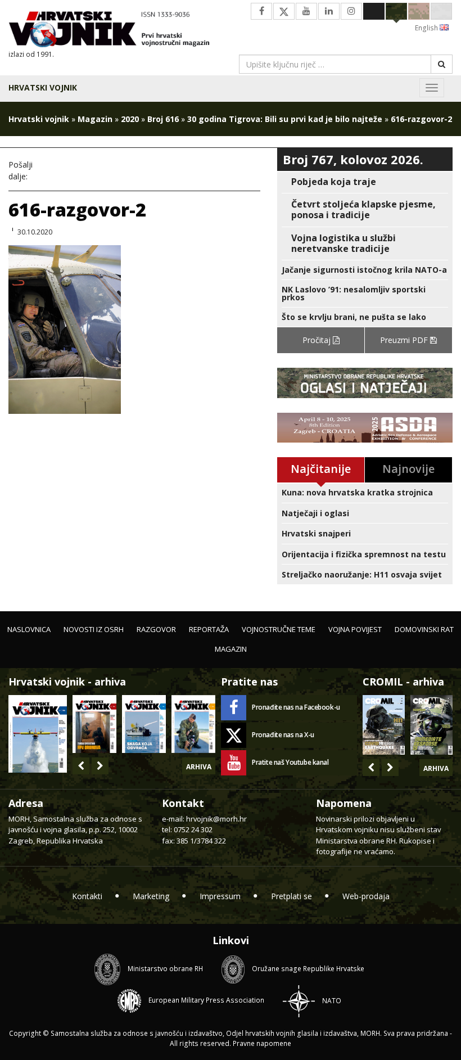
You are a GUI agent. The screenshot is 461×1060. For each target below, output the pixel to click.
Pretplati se (291, 896)
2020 (130, 119)
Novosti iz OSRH (94, 629)
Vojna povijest (355, 629)
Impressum (220, 896)
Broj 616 (163, 119)
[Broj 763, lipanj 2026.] (193, 724)
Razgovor (156, 629)
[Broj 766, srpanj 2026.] (37, 733)
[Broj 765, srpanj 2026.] (94, 724)
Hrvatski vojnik (42, 87)
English (427, 28)
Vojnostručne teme (278, 629)
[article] (365, 182)
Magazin (95, 119)
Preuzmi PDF (405, 340)
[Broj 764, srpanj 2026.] (144, 724)
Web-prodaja (366, 896)
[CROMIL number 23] (384, 725)
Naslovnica (29, 629)
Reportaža (209, 629)
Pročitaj (317, 340)
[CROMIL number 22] (431, 725)
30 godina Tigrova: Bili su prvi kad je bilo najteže (284, 119)
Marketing (151, 896)
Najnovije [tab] (408, 468)
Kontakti (87, 896)
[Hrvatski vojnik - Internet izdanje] (115, 30)
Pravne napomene (262, 1043)
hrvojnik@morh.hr (216, 819)
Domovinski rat (424, 629)
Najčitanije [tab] (321, 468)
